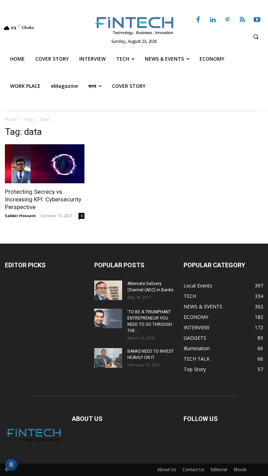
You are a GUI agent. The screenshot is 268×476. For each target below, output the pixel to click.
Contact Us (193, 470)
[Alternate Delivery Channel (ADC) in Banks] (108, 290)
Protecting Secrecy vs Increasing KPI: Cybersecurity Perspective (43, 199)
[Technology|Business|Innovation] (134, 25)
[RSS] (242, 20)
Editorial (219, 470)
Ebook (240, 470)
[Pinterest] (227, 20)
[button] (256, 36)
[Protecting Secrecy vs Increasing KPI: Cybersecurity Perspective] (44, 164)
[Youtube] (257, 20)
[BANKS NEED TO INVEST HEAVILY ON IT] (108, 358)
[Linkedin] (212, 20)
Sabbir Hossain (20, 215)
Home (11, 119)
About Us (166, 470)
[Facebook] (198, 20)
